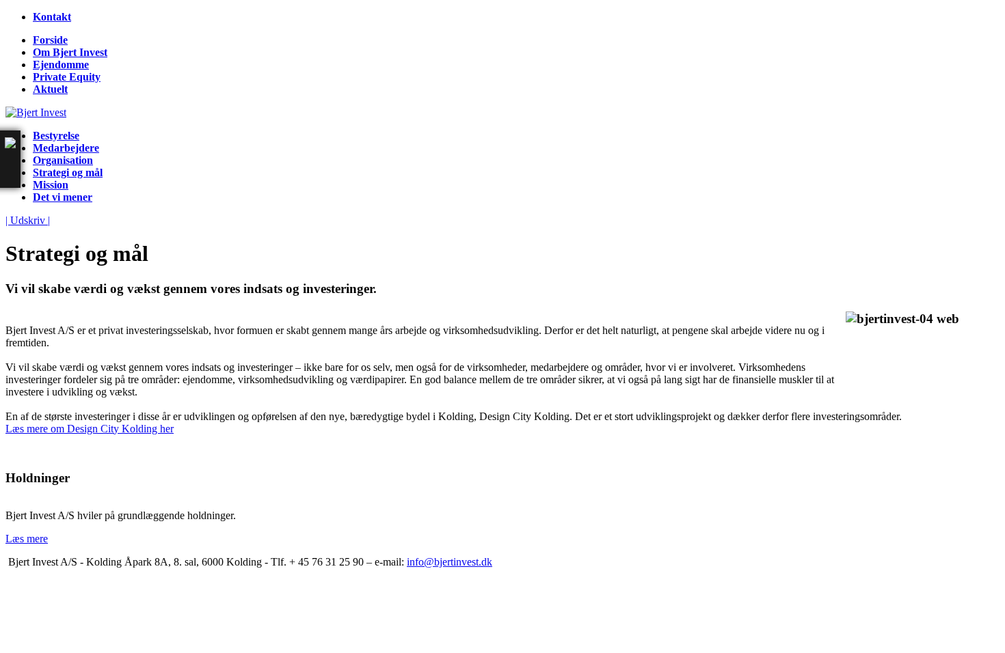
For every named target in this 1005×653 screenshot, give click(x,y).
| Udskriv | (27, 220)
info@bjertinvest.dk (449, 562)
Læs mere (26, 538)
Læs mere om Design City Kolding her (89, 428)
